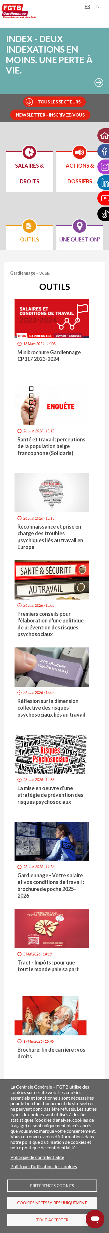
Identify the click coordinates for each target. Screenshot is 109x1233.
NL (99, 6)
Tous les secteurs (59, 101)
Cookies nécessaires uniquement (52, 1202)
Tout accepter (52, 1220)
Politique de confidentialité (37, 1157)
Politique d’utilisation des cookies (43, 1166)
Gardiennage (23, 273)
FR (87, 6)
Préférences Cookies (52, 1185)
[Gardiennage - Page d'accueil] (18, 12)
